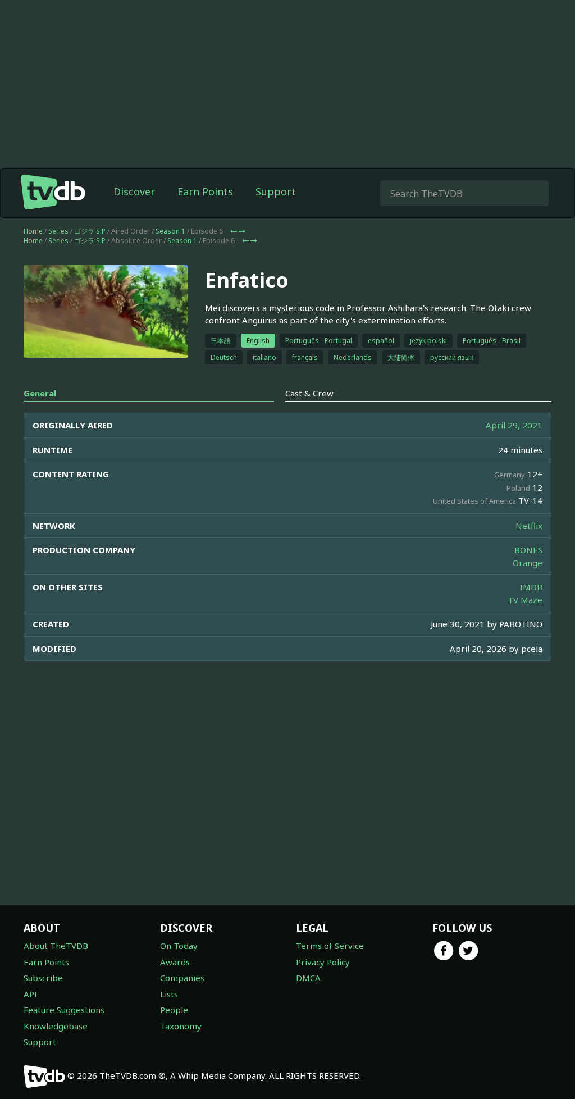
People (174, 1009)
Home (33, 231)
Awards (175, 962)
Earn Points (205, 191)
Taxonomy (181, 1026)
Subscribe (43, 977)
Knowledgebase (56, 1026)
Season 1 (170, 231)
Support (275, 191)
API (30, 994)
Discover (134, 191)
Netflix (528, 525)
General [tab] (40, 393)
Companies (182, 977)
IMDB (531, 586)
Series (58, 231)
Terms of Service (330, 945)
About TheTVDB (56, 945)
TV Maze (525, 599)
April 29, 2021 (514, 425)
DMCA (308, 977)
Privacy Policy (323, 962)
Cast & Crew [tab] (309, 393)
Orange (527, 562)
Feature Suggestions (64, 1009)
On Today (179, 945)
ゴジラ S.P (90, 231)
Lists (169, 994)
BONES (528, 549)
